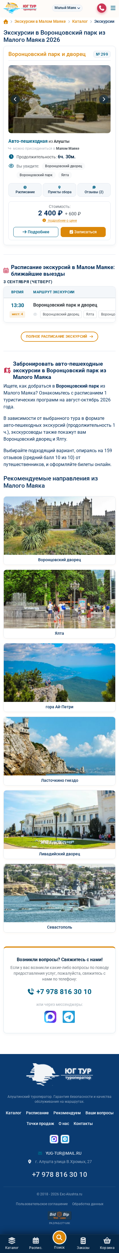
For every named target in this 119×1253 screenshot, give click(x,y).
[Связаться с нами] (101, 8)
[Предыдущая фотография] (15, 99)
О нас (64, 1123)
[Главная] (5, 21)
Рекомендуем (67, 1113)
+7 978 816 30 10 (59, 1175)
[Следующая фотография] (103, 99)
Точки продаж (40, 1123)
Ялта (65, 175)
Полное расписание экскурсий (56, 337)
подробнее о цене (62, 220)
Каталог (13, 1113)
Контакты (83, 1123)
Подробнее (38, 232)
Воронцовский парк (36, 175)
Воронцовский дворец (63, 166)
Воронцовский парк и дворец (46, 54)
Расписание (37, 1113)
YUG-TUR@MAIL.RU (63, 1153)
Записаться (85, 232)
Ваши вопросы (99, 1113)
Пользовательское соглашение (42, 1204)
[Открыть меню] (113, 8)
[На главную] (20, 8)
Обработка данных (87, 1204)
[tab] (25, 190)
